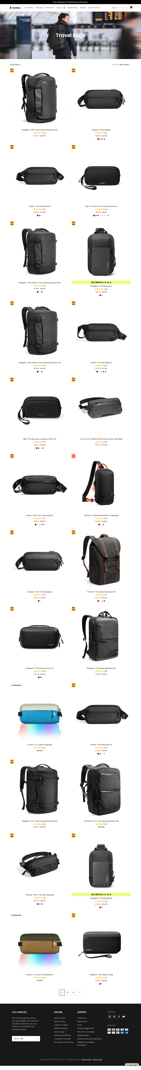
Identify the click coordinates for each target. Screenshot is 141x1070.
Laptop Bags (29, 8)
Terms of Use (97, 1059)
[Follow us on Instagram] (109, 1016)
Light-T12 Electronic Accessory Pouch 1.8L (39, 439)
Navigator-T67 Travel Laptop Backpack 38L (39, 821)
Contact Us (82, 1018)
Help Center (82, 1021)
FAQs (79, 1025)
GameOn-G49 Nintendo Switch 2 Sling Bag (101, 515)
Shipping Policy (83, 1035)
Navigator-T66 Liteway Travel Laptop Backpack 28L (40, 283)
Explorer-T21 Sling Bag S (101, 130)
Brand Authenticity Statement (89, 1039)
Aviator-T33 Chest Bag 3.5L (101, 744)
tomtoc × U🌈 (60, 8)
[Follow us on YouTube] (123, 1016)
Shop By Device (73, 8)
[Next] (79, 992)
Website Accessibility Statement (86, 1043)
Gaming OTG (50, 8)
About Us (83, 8)
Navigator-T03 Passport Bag (101, 974)
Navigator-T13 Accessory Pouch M (40, 668)
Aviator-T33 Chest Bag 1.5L (101, 362)
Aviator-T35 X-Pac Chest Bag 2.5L (39, 515)
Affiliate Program (61, 1028)
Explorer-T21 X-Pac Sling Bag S (39, 592)
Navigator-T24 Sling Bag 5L (101, 898)
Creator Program (61, 1025)
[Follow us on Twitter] (114, 1016)
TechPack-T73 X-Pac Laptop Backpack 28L (101, 821)
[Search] (122, 8)
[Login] (126, 8)
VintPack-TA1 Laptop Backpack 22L (101, 592)
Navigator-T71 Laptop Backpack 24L (101, 668)
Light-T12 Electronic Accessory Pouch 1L (101, 206)
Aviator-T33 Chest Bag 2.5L (40, 206)
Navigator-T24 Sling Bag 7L (101, 286)
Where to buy (59, 1021)
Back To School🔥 (94, 8)
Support (114, 8)
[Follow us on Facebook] (119, 1016)
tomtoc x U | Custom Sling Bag (40, 744)
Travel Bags (39, 8)
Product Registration (85, 1028)
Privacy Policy (86, 1059)
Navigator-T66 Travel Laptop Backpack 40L (39, 130)
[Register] (37, 1038)
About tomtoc (60, 1018)
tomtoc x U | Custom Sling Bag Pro (39, 974)
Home (12, 15)
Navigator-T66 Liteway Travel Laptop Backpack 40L (40, 362)
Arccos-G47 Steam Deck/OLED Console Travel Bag (101, 439)
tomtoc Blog (59, 1032)
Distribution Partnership (63, 1042)
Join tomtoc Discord (62, 1035)
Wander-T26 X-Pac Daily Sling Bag (40, 895)
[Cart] (130, 8)
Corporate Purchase (62, 1039)
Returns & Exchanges (86, 1032)
